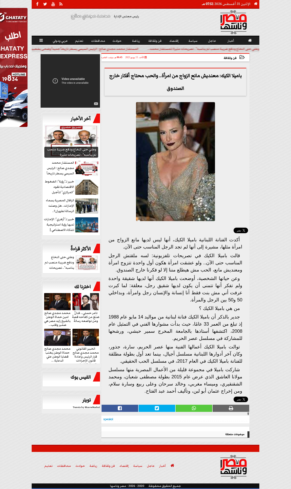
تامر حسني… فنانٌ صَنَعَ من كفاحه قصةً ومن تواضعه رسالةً (85, 317)
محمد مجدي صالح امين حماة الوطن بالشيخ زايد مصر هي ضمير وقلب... (57, 319)
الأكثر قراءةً (80, 248)
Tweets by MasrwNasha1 (86, 407)
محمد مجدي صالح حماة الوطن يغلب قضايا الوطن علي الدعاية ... (57, 354)
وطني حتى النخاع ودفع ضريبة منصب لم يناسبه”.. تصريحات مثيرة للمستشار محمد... (203, 48)
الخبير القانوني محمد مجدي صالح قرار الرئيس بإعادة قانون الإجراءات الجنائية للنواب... (86, 356)
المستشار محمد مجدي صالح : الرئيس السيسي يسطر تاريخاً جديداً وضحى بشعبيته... (82, 48)
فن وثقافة (230, 58)
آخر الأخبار (81, 118)
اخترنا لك (82, 286)
